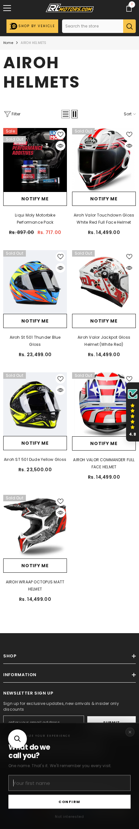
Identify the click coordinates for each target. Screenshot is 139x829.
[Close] (129, 732)
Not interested (69, 816)
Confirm (69, 801)
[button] (17, 738)
